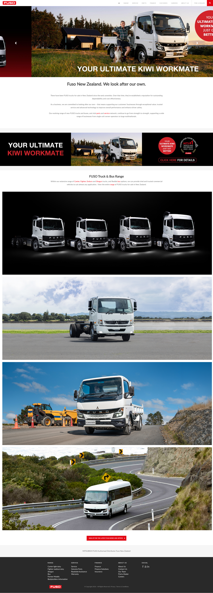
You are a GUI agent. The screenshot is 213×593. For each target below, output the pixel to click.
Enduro (89, 181)
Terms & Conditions (122, 586)
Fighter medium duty (56, 569)
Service (135, 3)
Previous (16, 40)
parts (98, 113)
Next (197, 40)
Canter (77, 181)
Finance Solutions (102, 569)
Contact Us (122, 569)
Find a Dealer (199, 3)
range (112, 184)
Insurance (98, 572)
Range (126, 3)
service (107, 113)
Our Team (122, 572)
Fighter (83, 181)
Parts (144, 3)
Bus (49, 574)
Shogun (99, 181)
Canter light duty (54, 566)
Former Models (53, 577)
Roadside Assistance (79, 572)
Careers (174, 3)
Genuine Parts (76, 569)
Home (119, 4)
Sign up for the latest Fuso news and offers (106, 538)
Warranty (75, 574)
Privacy (113, 586)
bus (119, 181)
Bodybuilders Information (58, 579)
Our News (164, 3)
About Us (185, 3)
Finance (153, 3)
